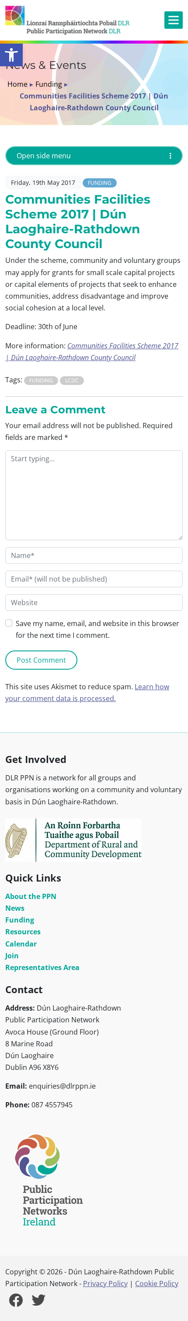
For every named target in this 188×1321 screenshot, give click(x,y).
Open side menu (44, 155)
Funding (48, 84)
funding (41, 380)
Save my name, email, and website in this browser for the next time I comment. (97, 629)
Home (17, 84)
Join (12, 955)
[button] (11, 55)
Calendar (21, 944)
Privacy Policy (105, 1283)
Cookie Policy (156, 1283)
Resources (23, 931)
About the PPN (30, 896)
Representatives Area (42, 967)
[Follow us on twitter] (38, 1302)
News (14, 908)
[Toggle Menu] (173, 20)
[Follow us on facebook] (15, 1302)
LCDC (72, 380)
